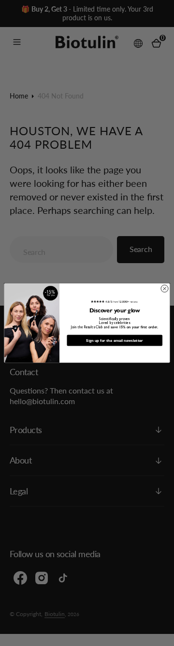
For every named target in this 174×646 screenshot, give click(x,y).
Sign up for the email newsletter (114, 340)
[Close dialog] (164, 288)
